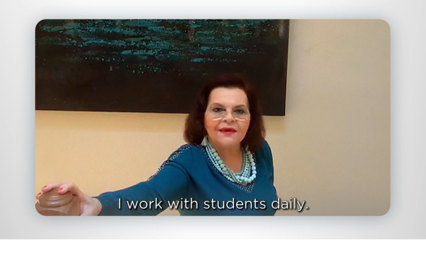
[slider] (223, 234)
